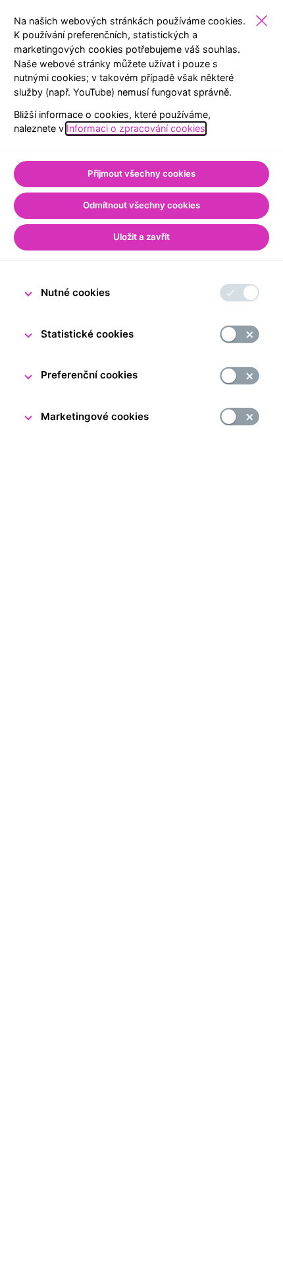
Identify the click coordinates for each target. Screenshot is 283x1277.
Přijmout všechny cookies (141, 173)
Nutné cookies (75, 292)
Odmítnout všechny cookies (141, 205)
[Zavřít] (261, 21)
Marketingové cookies (95, 416)
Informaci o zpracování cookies (135, 128)
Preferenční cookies (89, 375)
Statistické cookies (87, 334)
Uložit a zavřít (141, 236)
